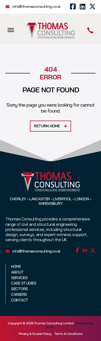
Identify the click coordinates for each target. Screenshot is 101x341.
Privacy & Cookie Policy (35, 334)
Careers (19, 294)
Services (19, 278)
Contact (19, 300)
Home (16, 266)
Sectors (19, 289)
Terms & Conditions (68, 334)
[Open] (11, 30)
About (17, 272)
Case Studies (23, 283)
